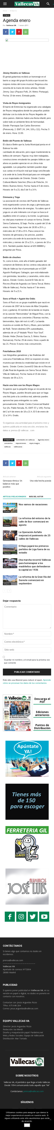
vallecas (7, 447)
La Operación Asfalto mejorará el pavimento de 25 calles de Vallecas (34, 535)
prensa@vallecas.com (13, 960)
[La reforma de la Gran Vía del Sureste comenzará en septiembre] (10, 580)
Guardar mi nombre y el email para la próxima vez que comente (27, 661)
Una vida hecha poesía (40, 480)
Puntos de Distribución (42, 726)
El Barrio (13, 11)
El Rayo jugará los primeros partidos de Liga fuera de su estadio (34, 549)
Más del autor (36, 497)
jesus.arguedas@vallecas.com (24, 1008)
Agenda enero (43, 440)
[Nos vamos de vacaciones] (10, 508)
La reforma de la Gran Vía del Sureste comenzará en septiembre (35, 580)
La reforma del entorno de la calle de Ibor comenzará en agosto (34, 521)
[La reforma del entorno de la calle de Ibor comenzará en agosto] (10, 522)
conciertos (8, 443)
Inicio (5, 11)
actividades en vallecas (25, 440)
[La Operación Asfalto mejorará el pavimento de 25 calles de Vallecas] (10, 535)
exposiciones (21, 443)
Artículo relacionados (14, 497)
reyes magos (34, 443)
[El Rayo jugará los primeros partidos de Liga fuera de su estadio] (10, 549)
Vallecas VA (11, 25)
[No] (50, 1119)
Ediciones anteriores (42, 713)
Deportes (7, 553)
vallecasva (18, 447)
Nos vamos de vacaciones (33, 504)
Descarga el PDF (42, 700)
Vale (27, 1125)
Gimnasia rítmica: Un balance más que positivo (12, 483)
